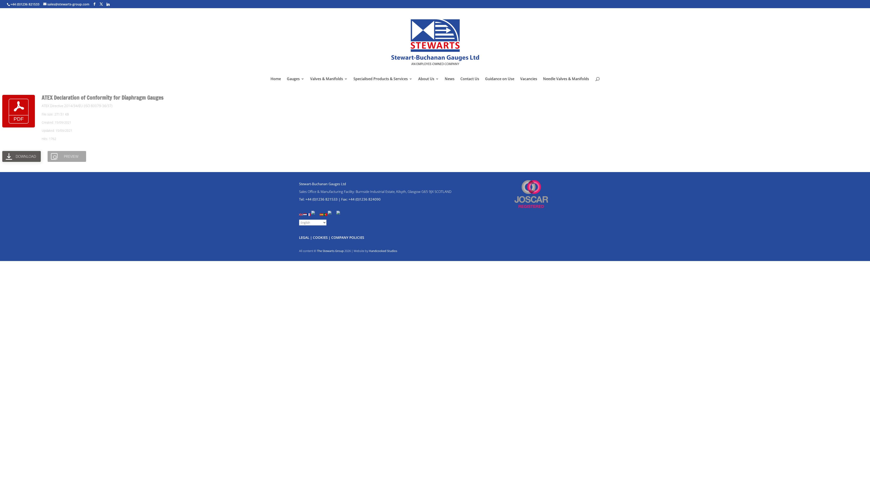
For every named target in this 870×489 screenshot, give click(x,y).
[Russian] (340, 214)
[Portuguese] (326, 214)
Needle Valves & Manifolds (566, 79)
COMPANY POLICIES (347, 237)
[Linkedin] (108, 4)
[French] (309, 214)
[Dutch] (305, 214)
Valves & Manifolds (326, 79)
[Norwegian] (332, 214)
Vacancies (528, 79)
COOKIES (320, 237)
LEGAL (304, 237)
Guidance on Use (499, 79)
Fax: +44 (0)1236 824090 (361, 199)
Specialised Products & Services (380, 79)
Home (276, 79)
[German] (315, 214)
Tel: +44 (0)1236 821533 (318, 199)
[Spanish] (322, 214)
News (449, 79)
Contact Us (469, 79)
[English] (301, 214)
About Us (426, 79)
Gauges (293, 79)
